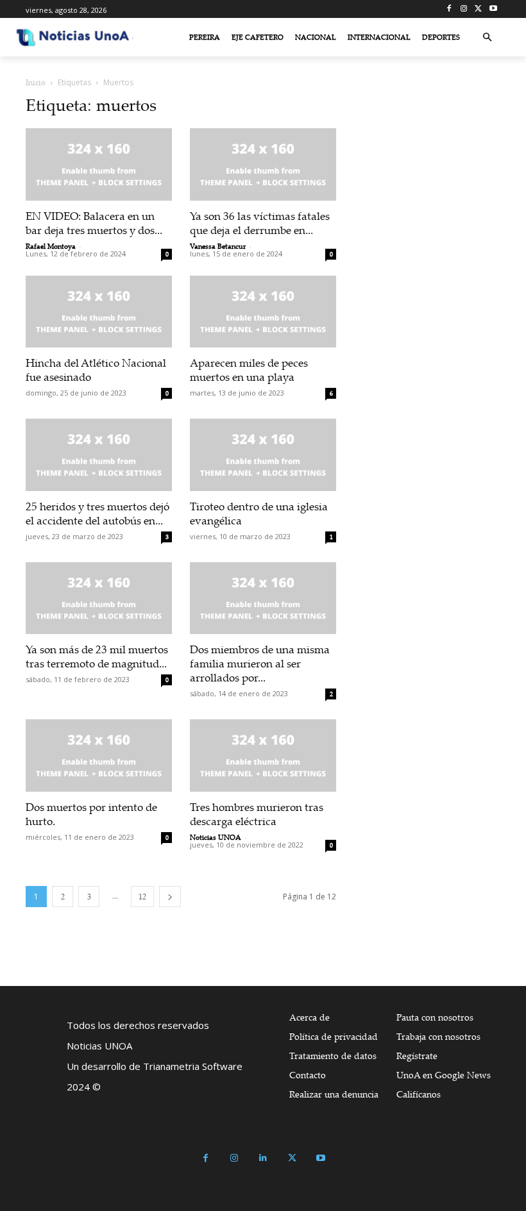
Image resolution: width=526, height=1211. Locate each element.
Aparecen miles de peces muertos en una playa (249, 369)
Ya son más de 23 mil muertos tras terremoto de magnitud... (97, 656)
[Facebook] (449, 9)
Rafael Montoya (51, 246)
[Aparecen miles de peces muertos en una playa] (263, 312)
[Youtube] (493, 9)
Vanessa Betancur (218, 246)
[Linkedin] (263, 1158)
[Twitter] (478, 9)
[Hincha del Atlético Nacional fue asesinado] (99, 312)
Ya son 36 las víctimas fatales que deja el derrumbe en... (260, 222)
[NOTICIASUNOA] (73, 37)
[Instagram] (464, 9)
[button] (487, 37)
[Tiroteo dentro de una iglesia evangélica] (263, 455)
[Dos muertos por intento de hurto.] (99, 755)
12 (142, 896)
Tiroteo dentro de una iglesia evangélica (259, 513)
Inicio (36, 82)
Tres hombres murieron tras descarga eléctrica (256, 813)
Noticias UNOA (215, 837)
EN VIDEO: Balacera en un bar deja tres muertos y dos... (94, 222)
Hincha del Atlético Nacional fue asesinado (96, 369)
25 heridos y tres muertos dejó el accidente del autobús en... (97, 513)
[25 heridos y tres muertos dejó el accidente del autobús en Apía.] (99, 455)
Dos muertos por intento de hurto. (91, 813)
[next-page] (170, 896)
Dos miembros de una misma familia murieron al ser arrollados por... (260, 663)
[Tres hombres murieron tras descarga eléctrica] (263, 755)
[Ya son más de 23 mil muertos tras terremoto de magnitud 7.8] (99, 598)
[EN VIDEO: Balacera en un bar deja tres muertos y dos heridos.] (99, 164)
